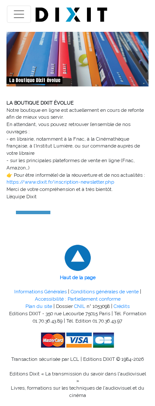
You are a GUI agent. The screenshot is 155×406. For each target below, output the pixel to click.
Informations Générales (40, 292)
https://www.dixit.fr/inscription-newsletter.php (60, 182)
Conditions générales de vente (105, 292)
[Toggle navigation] (19, 14)
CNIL (79, 306)
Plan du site (38, 306)
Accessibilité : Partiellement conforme (78, 299)
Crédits (122, 306)
